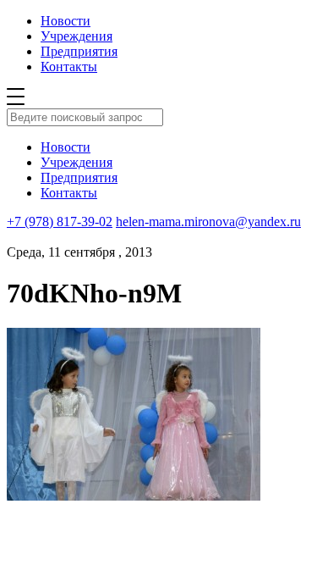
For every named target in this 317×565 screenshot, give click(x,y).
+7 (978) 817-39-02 (59, 221)
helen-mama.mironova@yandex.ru (208, 221)
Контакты (69, 66)
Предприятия (79, 51)
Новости (65, 21)
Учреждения (76, 36)
